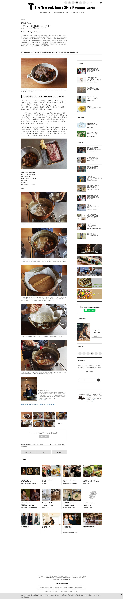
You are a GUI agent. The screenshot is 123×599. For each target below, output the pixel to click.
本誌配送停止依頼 (77, 577)
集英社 (83, 577)
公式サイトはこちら (42, 399)
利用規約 (47, 576)
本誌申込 (96, 336)
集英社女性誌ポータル (58, 579)
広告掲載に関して (50, 577)
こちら (93, 399)
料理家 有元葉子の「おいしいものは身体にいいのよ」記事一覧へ (38, 404)
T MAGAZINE (67, 579)
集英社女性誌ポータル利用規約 (57, 576)
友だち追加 (44, 436)
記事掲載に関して (60, 577)
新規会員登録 (89, 371)
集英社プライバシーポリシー (71, 576)
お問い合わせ (83, 576)
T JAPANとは (40, 576)
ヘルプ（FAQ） (41, 577)
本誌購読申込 (68, 577)
